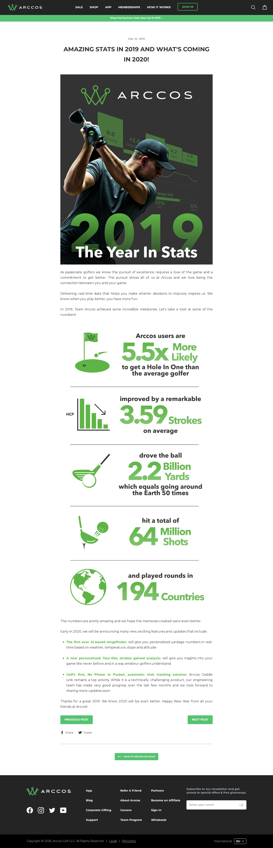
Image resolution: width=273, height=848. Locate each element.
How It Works (159, 7)
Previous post (77, 719)
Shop (94, 7)
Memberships (129, 7)
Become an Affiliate (165, 800)
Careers (126, 810)
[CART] (262, 7)
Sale (79, 7)
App (108, 7)
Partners (157, 790)
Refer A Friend (130, 790)
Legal (113, 841)
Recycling (129, 841)
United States (195, 834)
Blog (89, 800)
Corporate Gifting (98, 810)
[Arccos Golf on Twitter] (52, 810)
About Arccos (130, 800)
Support (92, 820)
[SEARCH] (250, 7)
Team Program (131, 820)
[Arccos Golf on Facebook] (30, 810)
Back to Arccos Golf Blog (139, 756)
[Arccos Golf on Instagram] (41, 810)
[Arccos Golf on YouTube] (63, 810)
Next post (200, 719)
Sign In (156, 810)
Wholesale (158, 820)
